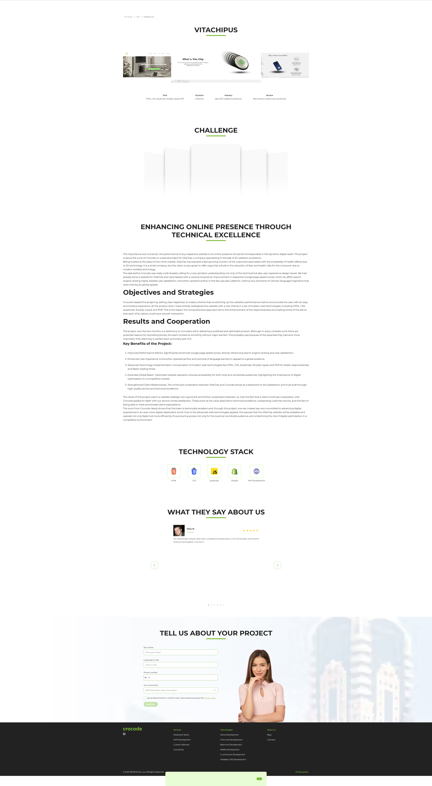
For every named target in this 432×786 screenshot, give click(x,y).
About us (271, 730)
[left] (154, 565)
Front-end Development (231, 740)
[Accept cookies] (259, 778)
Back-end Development (231, 745)
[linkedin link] (124, 734)
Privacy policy (210, 698)
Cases (138, 17)
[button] (146, 677)
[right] (277, 565)
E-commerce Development (232, 755)
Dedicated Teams (181, 735)
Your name (148, 647)
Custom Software (181, 745)
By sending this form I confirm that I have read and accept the (181, 698)
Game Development (229, 735)
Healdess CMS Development (233, 759)
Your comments (151, 685)
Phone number (150, 672)
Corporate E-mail (151, 660)
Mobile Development (229, 750)
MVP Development (182, 740)
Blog (269, 735)
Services (177, 730)
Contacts (271, 740)
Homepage (128, 17)
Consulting (178, 750)
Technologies (226, 730)
